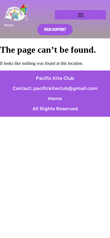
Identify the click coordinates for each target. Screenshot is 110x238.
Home (55, 98)
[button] (80, 14)
